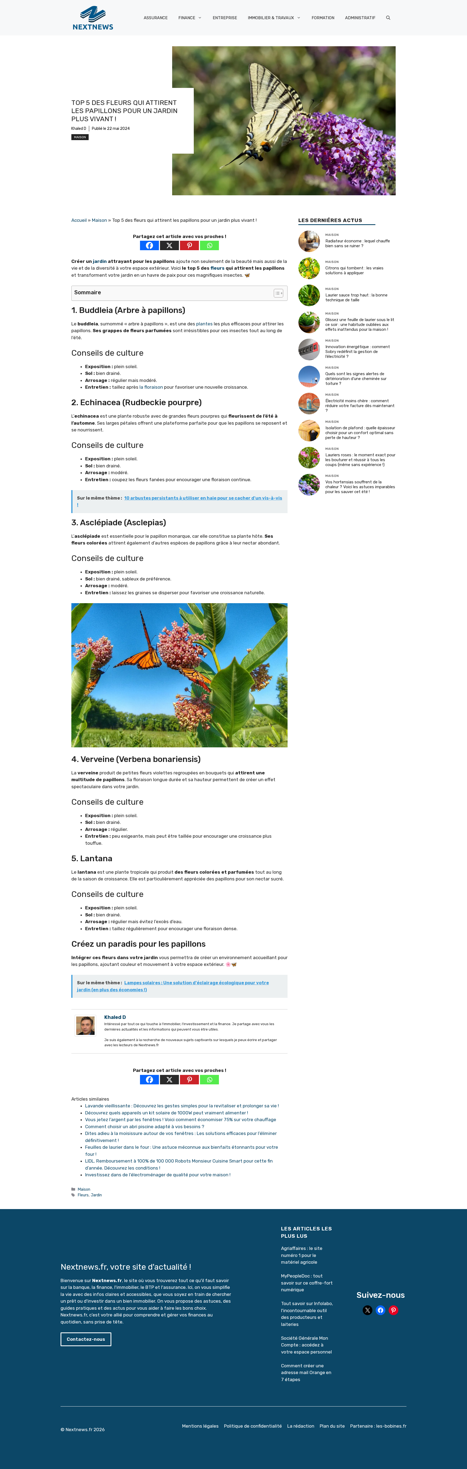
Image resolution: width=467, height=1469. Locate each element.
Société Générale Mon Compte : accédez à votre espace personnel (306, 1345)
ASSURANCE (156, 17)
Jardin (96, 1195)
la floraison (151, 387)
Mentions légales (200, 1426)
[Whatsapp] (209, 245)
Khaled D (78, 128)
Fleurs (83, 1195)
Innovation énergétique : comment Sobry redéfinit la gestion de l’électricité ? (357, 351)
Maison (80, 137)
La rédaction (300, 1426)
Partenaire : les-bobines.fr (378, 1426)
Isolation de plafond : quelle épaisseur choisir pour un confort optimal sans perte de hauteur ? (360, 432)
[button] (388, 18)
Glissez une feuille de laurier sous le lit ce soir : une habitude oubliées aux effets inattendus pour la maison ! (359, 324)
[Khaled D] (85, 1035)
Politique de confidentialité (253, 1426)
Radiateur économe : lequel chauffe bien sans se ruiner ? (357, 243)
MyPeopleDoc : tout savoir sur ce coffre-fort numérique (307, 1282)
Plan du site (332, 1426)
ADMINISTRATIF (360, 17)
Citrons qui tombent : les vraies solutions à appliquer (354, 270)
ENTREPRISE (225, 17)
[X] (169, 245)
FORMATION (323, 17)
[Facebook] (149, 245)
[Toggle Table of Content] (276, 293)
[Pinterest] (189, 245)
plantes (204, 323)
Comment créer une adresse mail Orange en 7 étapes (306, 1372)
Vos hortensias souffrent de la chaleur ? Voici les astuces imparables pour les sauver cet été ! (360, 487)
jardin (100, 261)
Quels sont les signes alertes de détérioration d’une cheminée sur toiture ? (355, 378)
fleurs (218, 268)
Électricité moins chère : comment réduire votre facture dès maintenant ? (360, 405)
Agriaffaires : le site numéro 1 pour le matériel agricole (301, 1255)
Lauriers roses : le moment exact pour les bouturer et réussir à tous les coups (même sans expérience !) (360, 460)
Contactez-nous (86, 1339)
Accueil (79, 220)
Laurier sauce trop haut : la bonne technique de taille (356, 297)
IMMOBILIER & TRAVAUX (271, 17)
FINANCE (186, 17)
